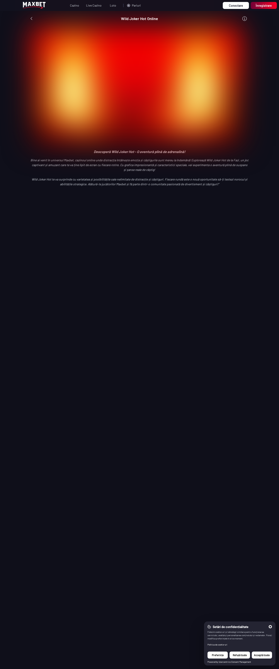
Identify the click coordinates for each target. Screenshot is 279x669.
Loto (113, 5)
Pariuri (136, 5)
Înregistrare (264, 5)
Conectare (236, 5)
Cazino (74, 5)
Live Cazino (94, 5)
